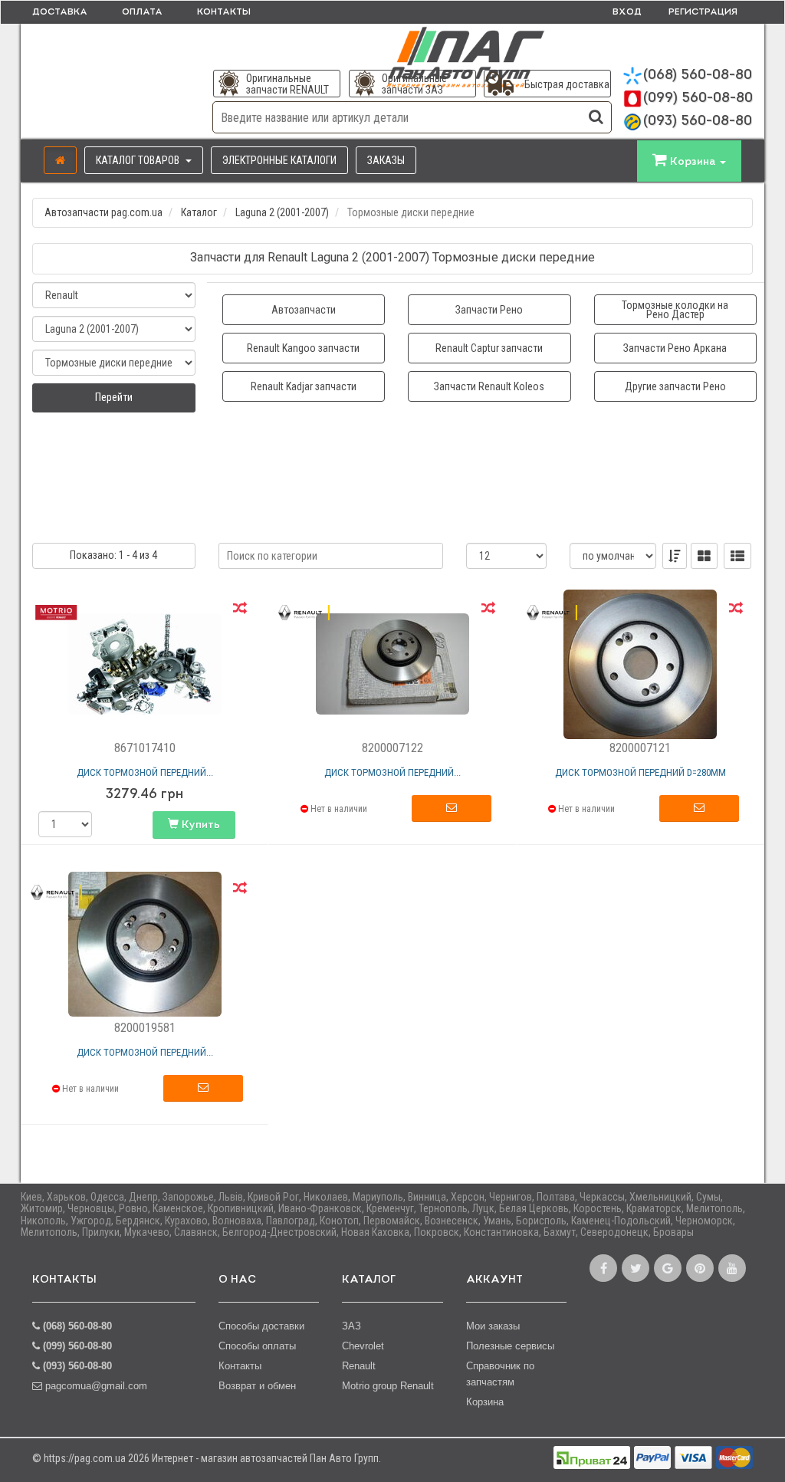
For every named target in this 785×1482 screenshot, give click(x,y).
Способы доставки (261, 1326)
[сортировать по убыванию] (674, 556)
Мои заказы (493, 1326)
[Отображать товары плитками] (704, 556)
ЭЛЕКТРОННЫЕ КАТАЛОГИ (279, 160)
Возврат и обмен (257, 1386)
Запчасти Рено (489, 310)
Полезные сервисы (510, 1346)
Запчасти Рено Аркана (675, 348)
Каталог (199, 212)
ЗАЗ (351, 1326)
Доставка (59, 12)
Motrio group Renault (388, 1386)
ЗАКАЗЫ (386, 160)
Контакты (224, 12)
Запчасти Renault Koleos (489, 386)
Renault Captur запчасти (489, 348)
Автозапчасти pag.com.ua (103, 212)
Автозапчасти (303, 310)
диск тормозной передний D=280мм (640, 772)
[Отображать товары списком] (737, 556)
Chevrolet (363, 1346)
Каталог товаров (139, 160)
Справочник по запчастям (500, 1374)
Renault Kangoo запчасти (303, 348)
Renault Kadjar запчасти (303, 386)
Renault (359, 1366)
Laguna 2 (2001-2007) (282, 212)
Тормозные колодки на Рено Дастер (675, 309)
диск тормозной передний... (145, 772)
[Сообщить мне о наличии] (451, 809)
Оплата (142, 12)
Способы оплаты (257, 1346)
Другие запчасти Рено (675, 386)
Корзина (485, 1402)
